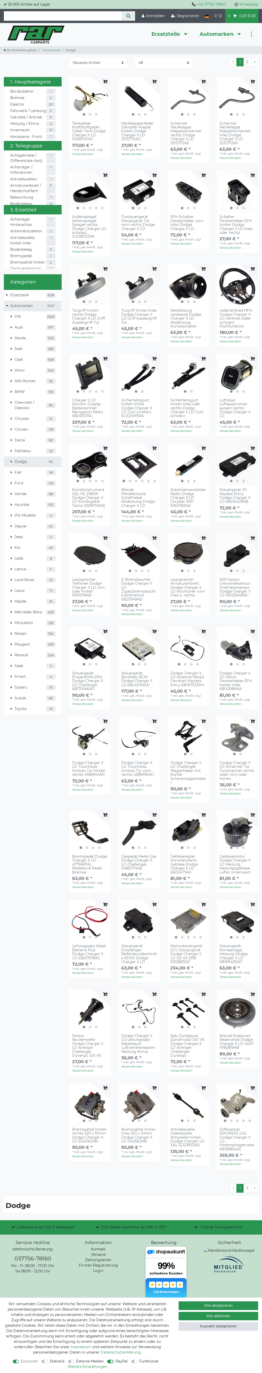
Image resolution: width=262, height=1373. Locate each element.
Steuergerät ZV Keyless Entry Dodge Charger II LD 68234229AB (235, 496)
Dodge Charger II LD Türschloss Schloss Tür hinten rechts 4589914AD (88, 769)
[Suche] (128, 16)
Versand (98, 1254)
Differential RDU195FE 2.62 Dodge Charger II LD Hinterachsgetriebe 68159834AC (237, 1139)
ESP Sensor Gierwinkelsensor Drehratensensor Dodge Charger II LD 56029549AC (235, 587)
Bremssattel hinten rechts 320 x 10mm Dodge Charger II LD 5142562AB (89, 1135)
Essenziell (29, 1361)
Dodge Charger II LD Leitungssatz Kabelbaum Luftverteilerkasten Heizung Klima (138, 1044)
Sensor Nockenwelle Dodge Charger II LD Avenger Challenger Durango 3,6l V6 (87, 1046)
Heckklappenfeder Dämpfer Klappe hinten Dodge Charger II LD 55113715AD (137, 131)
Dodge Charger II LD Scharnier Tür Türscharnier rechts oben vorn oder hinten (237, 771)
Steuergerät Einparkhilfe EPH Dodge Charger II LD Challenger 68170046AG (87, 681)
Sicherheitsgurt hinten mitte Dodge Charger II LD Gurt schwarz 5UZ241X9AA (136, 408)
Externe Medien (90, 1361)
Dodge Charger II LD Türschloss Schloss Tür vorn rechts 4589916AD (137, 769)
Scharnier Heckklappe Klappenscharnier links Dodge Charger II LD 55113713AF (235, 133)
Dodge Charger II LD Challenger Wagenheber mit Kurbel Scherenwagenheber (188, 772)
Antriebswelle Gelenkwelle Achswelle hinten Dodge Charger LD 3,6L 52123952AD (187, 1137)
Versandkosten (83, 154)
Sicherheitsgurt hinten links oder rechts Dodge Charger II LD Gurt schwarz (186, 408)
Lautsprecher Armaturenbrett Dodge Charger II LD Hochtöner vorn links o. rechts (187, 587)
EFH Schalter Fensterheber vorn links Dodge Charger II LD (186, 223)
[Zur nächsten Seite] (254, 62)
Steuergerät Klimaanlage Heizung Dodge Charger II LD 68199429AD (234, 954)
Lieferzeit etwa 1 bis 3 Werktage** (46, 1227)
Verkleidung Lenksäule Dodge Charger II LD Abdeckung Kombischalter (185, 318)
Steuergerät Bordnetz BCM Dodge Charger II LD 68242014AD (136, 679)
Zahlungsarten (98, 1260)
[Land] (206, 16)
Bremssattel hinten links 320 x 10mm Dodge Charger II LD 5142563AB (138, 1135)
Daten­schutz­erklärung (121, 1352)
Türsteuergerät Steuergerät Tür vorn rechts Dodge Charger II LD (138, 223)
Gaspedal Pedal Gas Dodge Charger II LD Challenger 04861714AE (138, 862)
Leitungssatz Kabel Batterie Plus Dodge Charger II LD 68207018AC (89, 952)
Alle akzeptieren (218, 1305)
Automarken (217, 34)
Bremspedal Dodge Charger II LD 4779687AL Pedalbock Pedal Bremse (89, 864)
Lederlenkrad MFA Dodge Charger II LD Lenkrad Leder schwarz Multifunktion (236, 318)
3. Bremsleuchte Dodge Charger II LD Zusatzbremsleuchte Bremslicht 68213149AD (138, 589)
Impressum (81, 1347)
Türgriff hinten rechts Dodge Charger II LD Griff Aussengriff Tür (88, 316)
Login (98, 1270)
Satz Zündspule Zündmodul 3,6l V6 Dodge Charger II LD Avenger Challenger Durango (187, 1046)
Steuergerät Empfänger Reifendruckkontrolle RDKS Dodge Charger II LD (139, 954)
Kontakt (98, 1249)
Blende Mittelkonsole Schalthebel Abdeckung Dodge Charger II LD (138, 498)
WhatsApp (248, 4)
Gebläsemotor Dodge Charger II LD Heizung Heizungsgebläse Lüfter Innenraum (235, 864)
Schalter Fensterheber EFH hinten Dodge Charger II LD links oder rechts (236, 225)
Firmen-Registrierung (98, 1265)
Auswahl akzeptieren (218, 1326)
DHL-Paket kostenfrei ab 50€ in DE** (134, 1227)
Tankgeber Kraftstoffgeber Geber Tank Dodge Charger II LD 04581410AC (89, 131)
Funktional (148, 1361)
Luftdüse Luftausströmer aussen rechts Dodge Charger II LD (235, 408)
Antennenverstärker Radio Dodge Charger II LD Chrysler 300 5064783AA (188, 498)
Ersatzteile (166, 34)
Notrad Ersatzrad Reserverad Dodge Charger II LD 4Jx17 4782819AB (237, 1042)
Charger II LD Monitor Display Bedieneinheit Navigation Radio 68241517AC (87, 408)
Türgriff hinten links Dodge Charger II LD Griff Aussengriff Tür (139, 316)
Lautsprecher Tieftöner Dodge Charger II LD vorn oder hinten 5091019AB (88, 587)
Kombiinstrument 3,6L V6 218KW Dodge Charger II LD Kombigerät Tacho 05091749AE (88, 498)
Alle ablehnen (218, 1316)
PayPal (121, 1361)
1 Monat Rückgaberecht (221, 1227)
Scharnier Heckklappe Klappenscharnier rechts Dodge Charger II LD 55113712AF (186, 133)
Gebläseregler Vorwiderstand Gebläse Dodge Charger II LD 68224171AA (184, 864)
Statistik (57, 1361)
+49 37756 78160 (211, 4)
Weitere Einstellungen (87, 1366)
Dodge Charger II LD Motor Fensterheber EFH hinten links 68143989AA (236, 681)
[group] (90, 97)
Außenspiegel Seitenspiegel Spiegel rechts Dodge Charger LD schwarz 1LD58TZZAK (89, 226)
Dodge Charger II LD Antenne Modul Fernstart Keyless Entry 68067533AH (187, 679)
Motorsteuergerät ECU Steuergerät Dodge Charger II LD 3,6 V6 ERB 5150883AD (186, 954)
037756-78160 (33, 1258)
